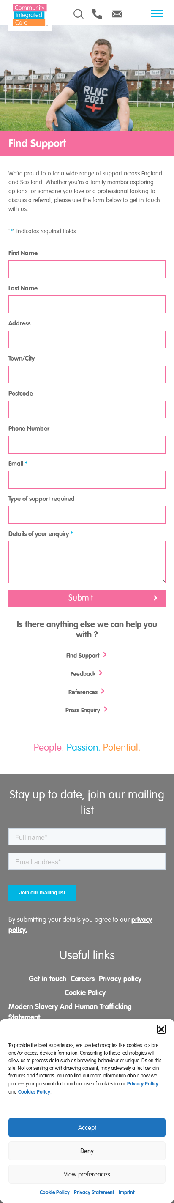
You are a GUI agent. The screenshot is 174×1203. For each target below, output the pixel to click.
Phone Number (28, 428)
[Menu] (157, 13)
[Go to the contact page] (97, 14)
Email (17, 464)
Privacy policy (120, 978)
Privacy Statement (94, 1192)
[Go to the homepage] (30, 15)
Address (19, 323)
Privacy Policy (142, 1083)
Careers (83, 978)
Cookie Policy (55, 1192)
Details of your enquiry (40, 534)
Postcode (20, 393)
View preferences (87, 1174)
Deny (87, 1151)
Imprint (127, 1192)
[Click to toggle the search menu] (78, 14)
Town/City (21, 358)
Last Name (23, 288)
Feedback (84, 674)
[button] (161, 1029)
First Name (23, 253)
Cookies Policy (34, 1091)
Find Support (83, 655)
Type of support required (41, 499)
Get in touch (47, 978)
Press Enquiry (83, 710)
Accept (87, 1128)
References (83, 692)
